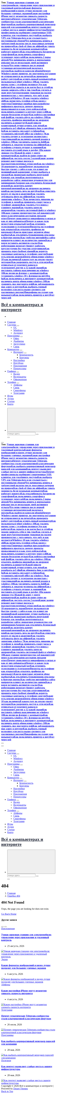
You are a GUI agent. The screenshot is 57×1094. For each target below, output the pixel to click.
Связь (16, 346)
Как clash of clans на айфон (28, 46)
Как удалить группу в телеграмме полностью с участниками (25, 136)
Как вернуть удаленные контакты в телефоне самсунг (24, 252)
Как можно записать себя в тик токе (27, 88)
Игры (10, 396)
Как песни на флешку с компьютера (23, 273)
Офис (16, 338)
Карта (10, 404)
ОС (15, 327)
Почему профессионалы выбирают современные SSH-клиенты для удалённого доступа (27, 33)
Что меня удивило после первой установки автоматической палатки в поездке (22, 68)
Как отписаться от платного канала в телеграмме (27, 265)
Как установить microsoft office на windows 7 (23, 132)
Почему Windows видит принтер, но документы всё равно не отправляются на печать (28, 74)
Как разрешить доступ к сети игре (30, 262)
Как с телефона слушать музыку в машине (26, 146)
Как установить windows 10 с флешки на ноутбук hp (25, 276)
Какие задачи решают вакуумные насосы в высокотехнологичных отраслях (27, 161)
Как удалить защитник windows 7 (23, 198)
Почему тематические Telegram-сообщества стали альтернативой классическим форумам (27, 22)
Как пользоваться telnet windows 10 (28, 80)
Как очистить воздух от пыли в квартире (28, 192)
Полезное (6, 1060)
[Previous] (2, 926)
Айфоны (17, 385)
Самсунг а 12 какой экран (28, 267)
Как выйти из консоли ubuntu (25, 71)
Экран (4, 959)
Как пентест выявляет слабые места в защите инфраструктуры (26, 28)
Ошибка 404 (13, 896)
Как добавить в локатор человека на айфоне (25, 143)
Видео (16, 374)
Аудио (10, 398)
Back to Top (7, 1091)
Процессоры (19, 368)
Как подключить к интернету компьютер (26, 278)
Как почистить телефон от (18, 101)
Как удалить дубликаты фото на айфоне (23, 195)
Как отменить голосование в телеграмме (23, 225)
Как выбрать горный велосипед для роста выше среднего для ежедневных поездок (24, 289)
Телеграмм (18, 393)
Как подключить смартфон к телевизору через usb (23, 55)
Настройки (19, 360)
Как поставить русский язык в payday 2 (23, 148)
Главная (11, 322)
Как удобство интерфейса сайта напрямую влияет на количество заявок (28, 239)
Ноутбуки (18, 363)
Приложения (20, 365)
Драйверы (18, 341)
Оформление (20, 379)
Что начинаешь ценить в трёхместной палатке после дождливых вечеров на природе (27, 43)
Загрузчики (19, 344)
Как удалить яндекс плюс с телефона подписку (25, 83)
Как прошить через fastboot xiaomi (25, 250)
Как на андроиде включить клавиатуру (25, 121)
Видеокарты (19, 376)
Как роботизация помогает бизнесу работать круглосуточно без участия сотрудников (23, 246)
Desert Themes (20, 1088)
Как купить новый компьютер (34, 79)
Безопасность (26, 355)
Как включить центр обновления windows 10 (27, 280)
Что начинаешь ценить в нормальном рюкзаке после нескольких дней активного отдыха (25, 63)
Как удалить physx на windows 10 (28, 117)
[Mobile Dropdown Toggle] (18, 325)
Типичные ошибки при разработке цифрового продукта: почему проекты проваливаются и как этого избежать (25, 106)
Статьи (11, 401)
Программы (13, 335)
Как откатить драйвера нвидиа (26, 118)
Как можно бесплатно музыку (26, 113)
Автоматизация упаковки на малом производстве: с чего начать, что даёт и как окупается (26, 95)
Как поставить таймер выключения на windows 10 (25, 270)
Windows (17, 330)
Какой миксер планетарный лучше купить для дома (22, 124)
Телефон (11, 382)
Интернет (18, 352)
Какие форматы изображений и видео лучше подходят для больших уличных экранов (24, 11)
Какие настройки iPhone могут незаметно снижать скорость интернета (25, 16)
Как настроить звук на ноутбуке (22, 191)
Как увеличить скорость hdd (29, 142)
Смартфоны (19, 390)
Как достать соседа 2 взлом (24, 158)
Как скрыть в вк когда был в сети (29, 87)
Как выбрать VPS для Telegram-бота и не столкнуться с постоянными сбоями (26, 38)
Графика (11, 371)
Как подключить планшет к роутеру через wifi (24, 110)
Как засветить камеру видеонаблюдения (17, 187)
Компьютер (13, 349)
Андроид (18, 333)
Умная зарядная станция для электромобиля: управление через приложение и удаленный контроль (28, 5)
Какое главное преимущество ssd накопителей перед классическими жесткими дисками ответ (28, 216)
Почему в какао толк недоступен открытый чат (25, 222)
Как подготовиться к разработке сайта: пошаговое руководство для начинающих (26, 180)
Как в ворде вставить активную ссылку (26, 241)
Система (11, 324)
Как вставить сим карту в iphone (22, 131)
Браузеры (24, 357)
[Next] (5, 926)
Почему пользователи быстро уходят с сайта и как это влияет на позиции (25, 169)
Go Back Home (8, 914)
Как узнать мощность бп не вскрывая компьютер (28, 47)
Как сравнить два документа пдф (25, 282)
